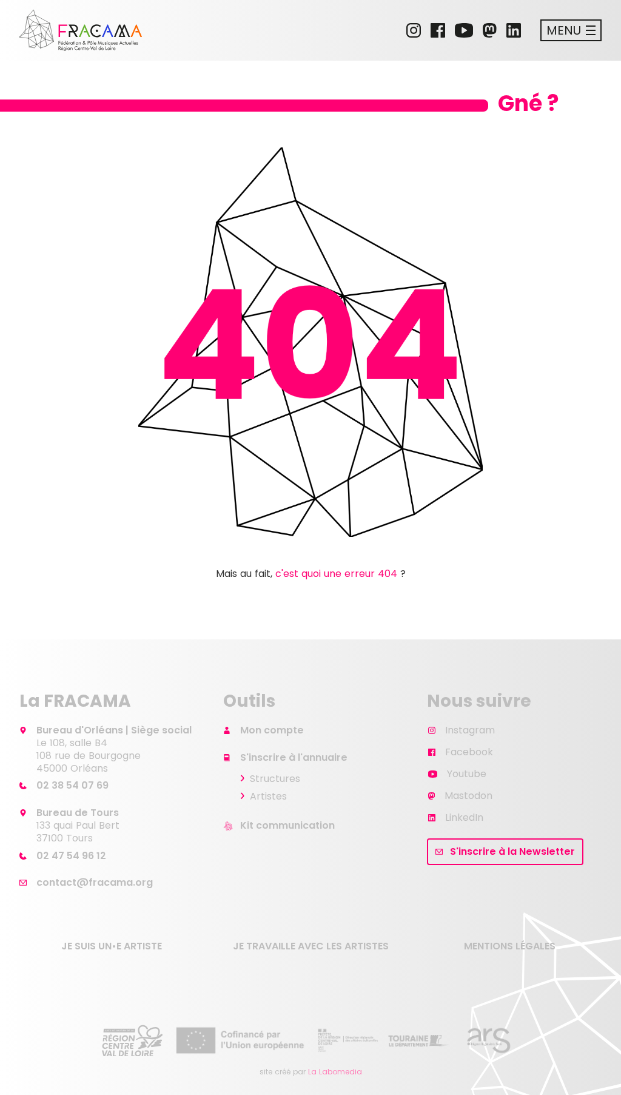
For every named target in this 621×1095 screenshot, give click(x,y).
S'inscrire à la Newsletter (512, 851)
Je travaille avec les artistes (311, 946)
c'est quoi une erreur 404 (336, 574)
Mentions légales (510, 946)
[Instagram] (413, 30)
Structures (275, 779)
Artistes (268, 796)
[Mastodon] (490, 30)
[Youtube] (464, 30)
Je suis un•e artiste (111, 946)
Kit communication (287, 825)
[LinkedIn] (513, 30)
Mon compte (272, 730)
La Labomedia (335, 1071)
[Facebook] (438, 30)
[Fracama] (80, 30)
